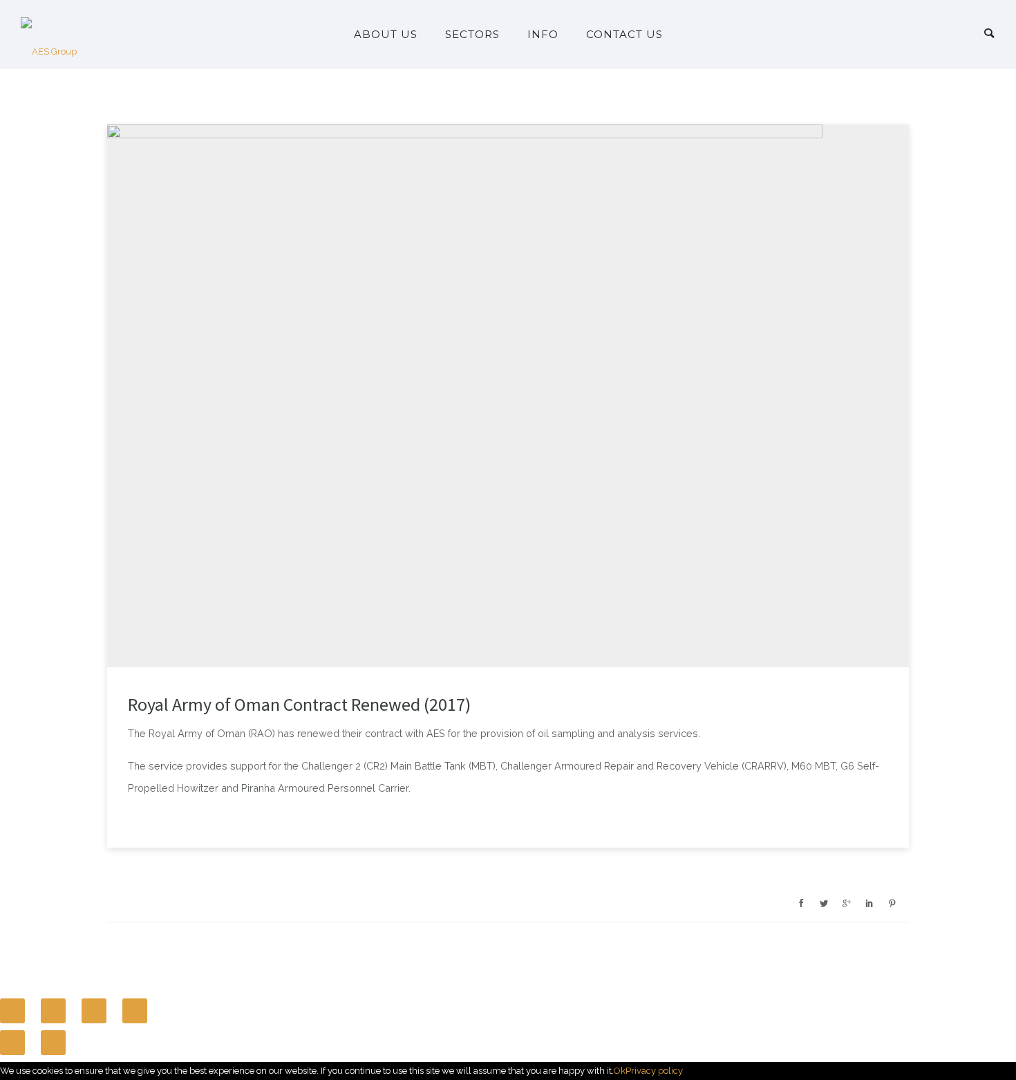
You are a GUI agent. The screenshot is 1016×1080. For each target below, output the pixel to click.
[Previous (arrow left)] (12, 1042)
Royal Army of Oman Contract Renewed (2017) (299, 704)
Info (542, 34)
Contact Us (624, 34)
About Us (385, 34)
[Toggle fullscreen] (94, 1010)
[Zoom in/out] (134, 1010)
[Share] (53, 1010)
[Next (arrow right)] (53, 1042)
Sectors (472, 34)
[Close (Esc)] (12, 1010)
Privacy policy (654, 1070)
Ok (619, 1070)
